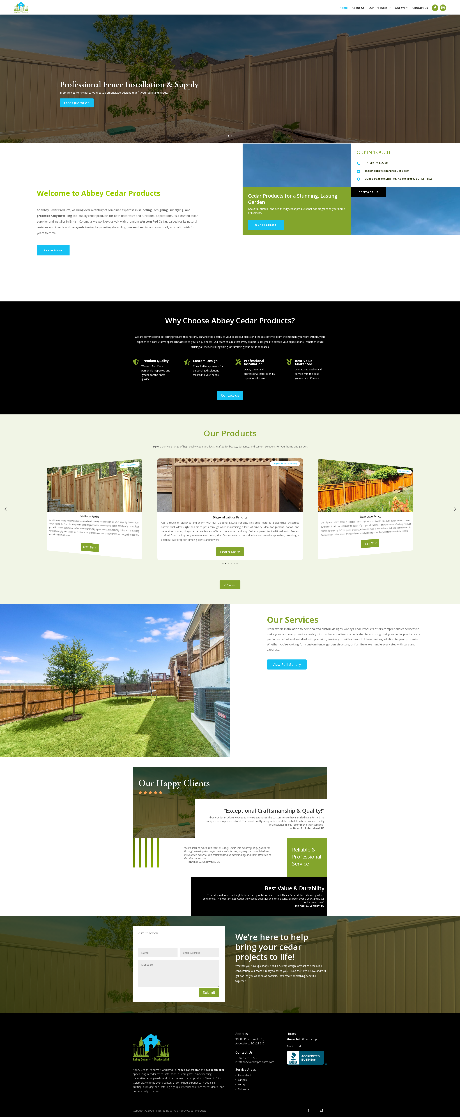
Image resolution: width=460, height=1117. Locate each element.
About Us (358, 8)
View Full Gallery (287, 664)
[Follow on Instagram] (443, 7)
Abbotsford (244, 1075)
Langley (242, 1079)
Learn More (53, 250)
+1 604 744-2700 (376, 163)
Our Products (378, 8)
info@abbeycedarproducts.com (387, 170)
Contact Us (420, 8)
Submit (209, 992)
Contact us (230, 395)
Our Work (401, 8)
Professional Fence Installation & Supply (129, 84)
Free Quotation (77, 102)
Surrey (241, 1084)
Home (343, 8)
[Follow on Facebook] (435, 7)
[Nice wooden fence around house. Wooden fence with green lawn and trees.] (115, 756)
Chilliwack (243, 1089)
